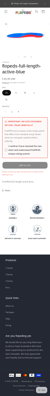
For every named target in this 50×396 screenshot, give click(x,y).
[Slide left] (19, 57)
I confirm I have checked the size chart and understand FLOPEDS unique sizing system (25, 150)
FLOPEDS (14, 381)
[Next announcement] (45, 4)
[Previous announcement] (5, 4)
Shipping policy (34, 386)
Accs (8, 287)
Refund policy (27, 381)
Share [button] (7, 190)
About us (10, 306)
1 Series (9, 268)
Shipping (5, 82)
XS (6, 92)
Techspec (10, 312)
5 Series (9, 281)
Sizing (8, 325)
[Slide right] (31, 57)
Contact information (26, 390)
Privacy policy (40, 381)
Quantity (5, 106)
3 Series (9, 274)
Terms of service (19, 386)
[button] (6, 11)
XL (6, 99)
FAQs (8, 318)
